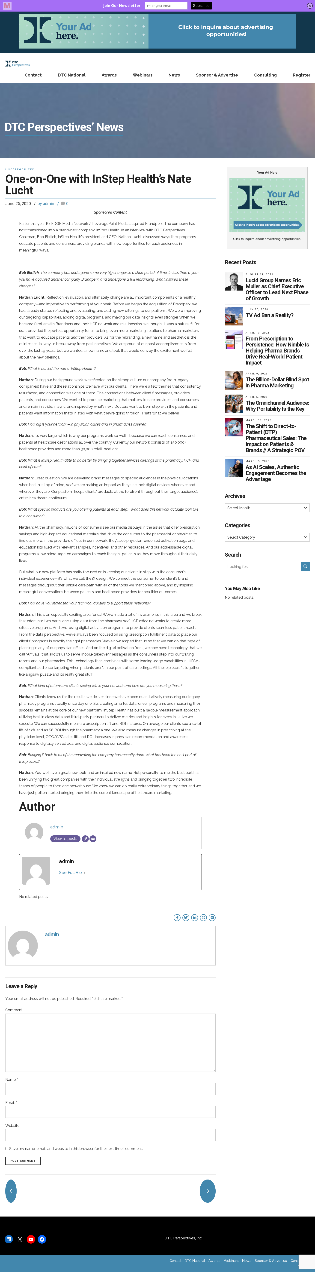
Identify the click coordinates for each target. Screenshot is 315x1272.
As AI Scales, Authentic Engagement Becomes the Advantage (276, 473)
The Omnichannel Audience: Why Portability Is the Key (277, 406)
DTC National (72, 75)
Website (12, 1125)
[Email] (92, 838)
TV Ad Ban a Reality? (269, 315)
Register (301, 75)
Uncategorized (20, 169)
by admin (46, 203)
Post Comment (23, 1160)
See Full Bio (70, 872)
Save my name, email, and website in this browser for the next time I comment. (76, 1148)
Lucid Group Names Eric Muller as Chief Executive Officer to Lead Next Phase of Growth (277, 289)
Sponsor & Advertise (217, 75)
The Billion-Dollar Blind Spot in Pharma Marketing (277, 382)
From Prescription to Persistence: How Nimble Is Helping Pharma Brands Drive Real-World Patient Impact (277, 350)
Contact (33, 75)
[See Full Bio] (84, 872)
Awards (109, 75)
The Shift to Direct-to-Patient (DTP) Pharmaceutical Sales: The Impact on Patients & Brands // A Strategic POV (276, 438)
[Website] (85, 838)
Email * (11, 1102)
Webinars (142, 75)
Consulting (265, 75)
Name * (11, 1079)
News (174, 75)
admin (56, 826)
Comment (14, 1010)
